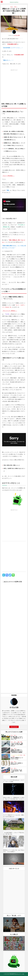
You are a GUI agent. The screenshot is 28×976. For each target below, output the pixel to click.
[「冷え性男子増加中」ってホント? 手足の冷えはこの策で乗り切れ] (13, 841)
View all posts (14, 726)
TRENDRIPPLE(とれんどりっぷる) (16, 974)
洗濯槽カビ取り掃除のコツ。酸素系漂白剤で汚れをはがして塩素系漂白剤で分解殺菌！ (17, 751)
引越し (13, 756)
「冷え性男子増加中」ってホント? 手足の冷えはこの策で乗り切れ (13, 833)
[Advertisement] (14, 85)
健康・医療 (20, 741)
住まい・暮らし (14, 6)
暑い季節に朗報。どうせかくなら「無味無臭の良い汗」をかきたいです (17, 738)
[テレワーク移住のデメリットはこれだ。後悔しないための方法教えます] (13, 824)
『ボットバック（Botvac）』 (9, 310)
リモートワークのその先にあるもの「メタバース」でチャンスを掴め (13, 780)
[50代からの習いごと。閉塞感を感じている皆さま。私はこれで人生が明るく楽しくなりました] (13, 806)
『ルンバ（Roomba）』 (8, 175)
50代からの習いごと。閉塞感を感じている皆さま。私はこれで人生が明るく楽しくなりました (13, 798)
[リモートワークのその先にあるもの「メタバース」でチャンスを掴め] (13, 789)
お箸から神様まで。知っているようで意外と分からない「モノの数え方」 (14, 943)
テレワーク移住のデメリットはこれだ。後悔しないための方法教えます (13, 815)
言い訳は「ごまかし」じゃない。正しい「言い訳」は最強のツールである (14, 924)
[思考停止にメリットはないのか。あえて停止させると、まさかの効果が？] (13, 859)
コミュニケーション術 (15, 755)
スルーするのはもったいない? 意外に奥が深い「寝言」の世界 (17, 771)
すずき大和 (17, 35)
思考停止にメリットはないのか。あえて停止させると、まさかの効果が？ (13, 850)
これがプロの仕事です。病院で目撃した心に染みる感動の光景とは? (17, 744)
